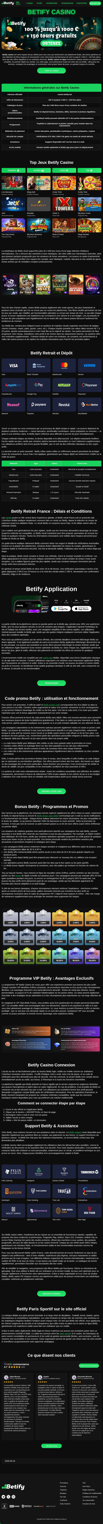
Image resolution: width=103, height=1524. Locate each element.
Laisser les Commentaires (89, 1365)
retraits (8, 518)
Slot (87, 170)
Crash (62, 170)
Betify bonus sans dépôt (47, 816)
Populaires (12, 170)
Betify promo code (52, 705)
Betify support (75, 1132)
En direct (37, 170)
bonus (18, 876)
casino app (48, 658)
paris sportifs (65, 1333)
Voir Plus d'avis (51, 1446)
